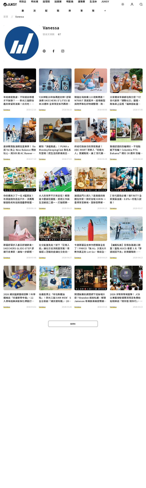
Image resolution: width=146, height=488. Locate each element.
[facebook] (54, 51)
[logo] (10, 4)
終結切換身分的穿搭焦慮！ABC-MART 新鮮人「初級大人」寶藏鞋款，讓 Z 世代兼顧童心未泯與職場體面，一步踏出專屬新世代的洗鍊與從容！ (90, 150)
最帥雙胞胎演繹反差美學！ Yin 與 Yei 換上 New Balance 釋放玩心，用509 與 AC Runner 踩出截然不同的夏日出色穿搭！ (19, 150)
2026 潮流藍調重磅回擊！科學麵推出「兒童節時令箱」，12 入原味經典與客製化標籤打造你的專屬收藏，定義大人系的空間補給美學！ (19, 297)
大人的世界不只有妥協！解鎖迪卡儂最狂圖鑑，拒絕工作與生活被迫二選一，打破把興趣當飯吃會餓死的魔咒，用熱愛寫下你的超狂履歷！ (54, 199)
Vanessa (6, 109)
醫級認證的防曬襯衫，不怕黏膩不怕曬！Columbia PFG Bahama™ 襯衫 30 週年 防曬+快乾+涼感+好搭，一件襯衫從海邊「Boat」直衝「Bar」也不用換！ (125, 150)
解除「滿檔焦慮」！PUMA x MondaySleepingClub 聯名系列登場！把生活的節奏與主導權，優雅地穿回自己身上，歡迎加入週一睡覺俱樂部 (55, 150)
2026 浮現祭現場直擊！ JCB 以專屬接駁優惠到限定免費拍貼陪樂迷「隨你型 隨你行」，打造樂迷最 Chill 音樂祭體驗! (126, 297)
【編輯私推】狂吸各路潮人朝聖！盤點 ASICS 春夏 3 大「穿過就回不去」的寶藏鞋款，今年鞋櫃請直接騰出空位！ (126, 248)
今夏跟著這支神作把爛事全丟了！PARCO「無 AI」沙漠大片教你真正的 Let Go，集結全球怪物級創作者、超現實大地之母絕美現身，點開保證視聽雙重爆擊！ (90, 248)
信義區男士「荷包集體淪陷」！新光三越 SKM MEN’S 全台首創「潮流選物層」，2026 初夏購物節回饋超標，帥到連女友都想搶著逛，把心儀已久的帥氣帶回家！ (55, 297)
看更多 (73, 324)
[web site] (44, 51)
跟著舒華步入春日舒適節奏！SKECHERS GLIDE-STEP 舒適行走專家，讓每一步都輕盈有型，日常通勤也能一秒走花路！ (18, 248)
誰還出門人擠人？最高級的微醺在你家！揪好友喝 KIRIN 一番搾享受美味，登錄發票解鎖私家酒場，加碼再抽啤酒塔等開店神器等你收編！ (90, 199)
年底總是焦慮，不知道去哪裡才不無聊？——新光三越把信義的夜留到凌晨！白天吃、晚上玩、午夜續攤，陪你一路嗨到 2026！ (18, 100)
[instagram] (62, 51)
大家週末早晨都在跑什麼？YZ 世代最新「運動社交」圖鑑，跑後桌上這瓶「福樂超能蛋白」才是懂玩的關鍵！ (126, 100)
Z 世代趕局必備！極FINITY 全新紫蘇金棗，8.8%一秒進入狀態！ (126, 199)
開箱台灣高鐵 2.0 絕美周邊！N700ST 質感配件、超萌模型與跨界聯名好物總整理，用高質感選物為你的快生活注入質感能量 (89, 100)
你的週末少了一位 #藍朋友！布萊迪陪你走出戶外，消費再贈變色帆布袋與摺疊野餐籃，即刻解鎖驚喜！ (18, 199)
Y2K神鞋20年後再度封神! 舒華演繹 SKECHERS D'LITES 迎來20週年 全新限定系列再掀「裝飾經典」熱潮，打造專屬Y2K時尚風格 (55, 100)
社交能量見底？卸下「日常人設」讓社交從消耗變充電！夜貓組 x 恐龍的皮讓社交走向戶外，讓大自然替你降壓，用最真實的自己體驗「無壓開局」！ (54, 248)
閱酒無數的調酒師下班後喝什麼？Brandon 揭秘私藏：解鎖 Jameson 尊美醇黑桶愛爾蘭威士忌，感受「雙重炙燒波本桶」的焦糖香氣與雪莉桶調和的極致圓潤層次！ (90, 297)
